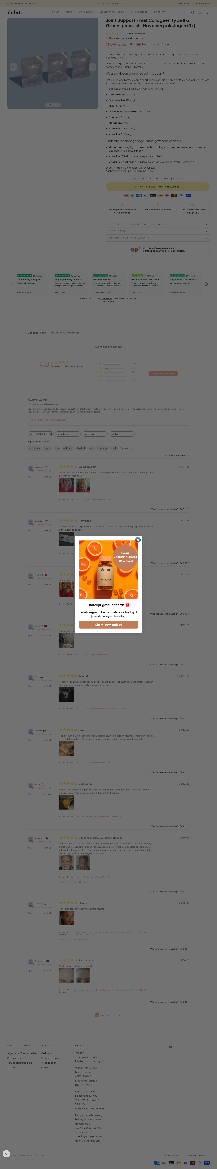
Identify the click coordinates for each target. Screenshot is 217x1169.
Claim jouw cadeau (108, 624)
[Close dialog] (138, 539)
